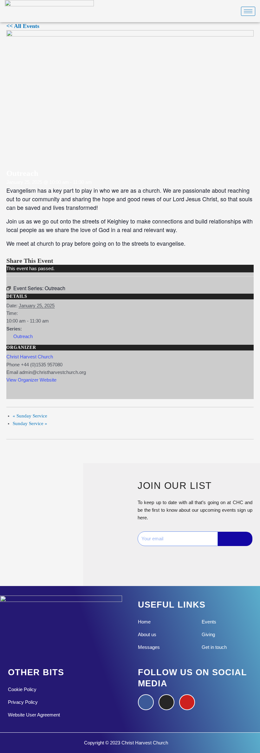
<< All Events (22, 26)
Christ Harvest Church (29, 356)
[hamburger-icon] (248, 11)
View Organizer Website (31, 380)
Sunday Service (30, 415)
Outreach (23, 336)
